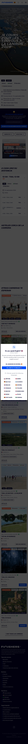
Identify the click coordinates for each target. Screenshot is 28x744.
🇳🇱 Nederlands (19, 391)
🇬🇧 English (7, 385)
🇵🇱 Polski (18, 394)
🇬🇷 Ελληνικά (19, 382)
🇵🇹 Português (8, 397)
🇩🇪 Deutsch (7, 382)
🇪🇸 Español (18, 385)
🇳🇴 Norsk (6, 394)
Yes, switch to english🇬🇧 (14, 368)
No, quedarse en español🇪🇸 (14, 364)
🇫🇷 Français (7, 388)
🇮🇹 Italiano (18, 388)
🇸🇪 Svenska (18, 397)
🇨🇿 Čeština (7, 379)
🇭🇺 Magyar (7, 391)
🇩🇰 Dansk (18, 379)
